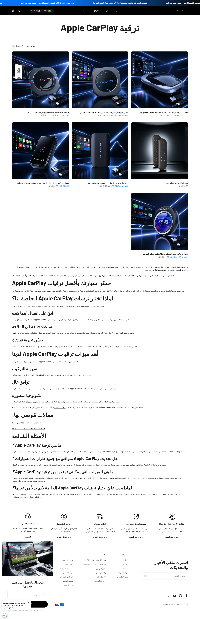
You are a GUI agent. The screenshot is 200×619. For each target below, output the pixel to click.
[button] (42, 11)
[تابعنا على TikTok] (168, 595)
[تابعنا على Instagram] (180, 595)
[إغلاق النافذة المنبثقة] (28, 602)
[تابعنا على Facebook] (186, 595)
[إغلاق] (7, 546)
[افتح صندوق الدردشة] (4, 614)
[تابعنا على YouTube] (174, 595)
